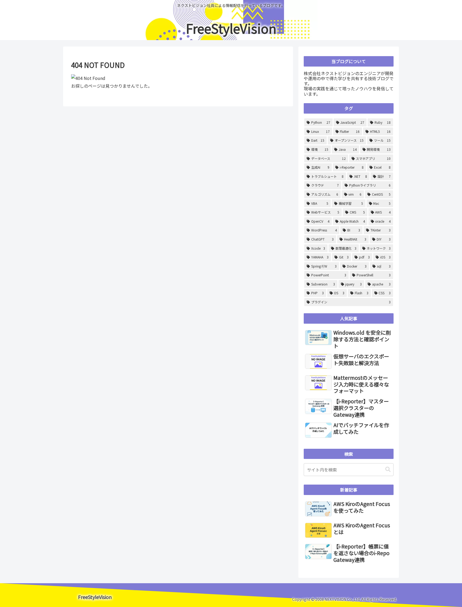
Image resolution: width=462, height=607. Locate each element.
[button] (388, 469)
